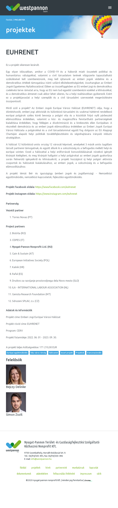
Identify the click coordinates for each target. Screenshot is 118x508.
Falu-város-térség (38, 353)
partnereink (61, 467)
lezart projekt (67, 353)
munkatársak (78, 467)
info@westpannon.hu (41, 459)
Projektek (80, 353)
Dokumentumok (24, 473)
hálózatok (53, 353)
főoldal (9, 20)
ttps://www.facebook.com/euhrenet (56, 187)
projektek (35, 467)
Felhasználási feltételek (64, 473)
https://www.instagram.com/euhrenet (56, 193)
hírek (47, 467)
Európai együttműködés (17, 353)
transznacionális (94, 353)
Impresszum (86, 473)
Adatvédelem (42, 473)
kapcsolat (93, 467)
